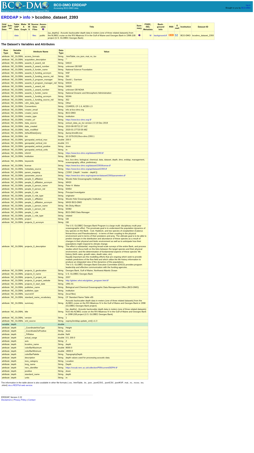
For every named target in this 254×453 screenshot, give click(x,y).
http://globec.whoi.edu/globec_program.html (86, 280)
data (16, 35)
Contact (31, 400)
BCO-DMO (245, 8)
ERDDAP (9, 17)
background (159, 35)
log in (248, 5)
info (26, 17)
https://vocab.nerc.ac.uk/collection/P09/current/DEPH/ (90, 368)
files (34, 35)
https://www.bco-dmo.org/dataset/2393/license (87, 165)
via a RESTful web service (20, 385)
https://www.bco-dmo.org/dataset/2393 (84, 153)
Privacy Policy (20, 400)
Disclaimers (6, 400)
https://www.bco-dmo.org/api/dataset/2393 (85, 169)
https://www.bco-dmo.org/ (77, 120)
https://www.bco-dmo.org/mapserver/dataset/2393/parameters (94, 175)
